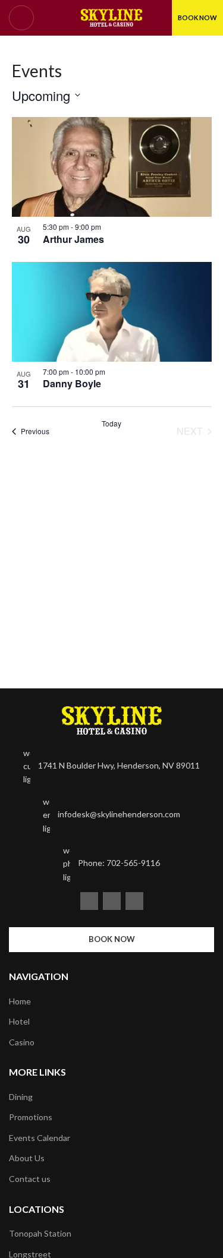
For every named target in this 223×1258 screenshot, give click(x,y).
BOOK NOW (197, 17)
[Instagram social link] (134, 901)
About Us (27, 1158)
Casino (21, 1042)
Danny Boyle (72, 383)
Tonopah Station (40, 1233)
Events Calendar (39, 1138)
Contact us (30, 1179)
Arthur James (73, 239)
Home (20, 1001)
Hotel (19, 1021)
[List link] (111, 766)
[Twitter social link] (112, 901)
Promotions (30, 1117)
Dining (21, 1097)
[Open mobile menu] (21, 18)
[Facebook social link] (89, 901)
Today (111, 423)
